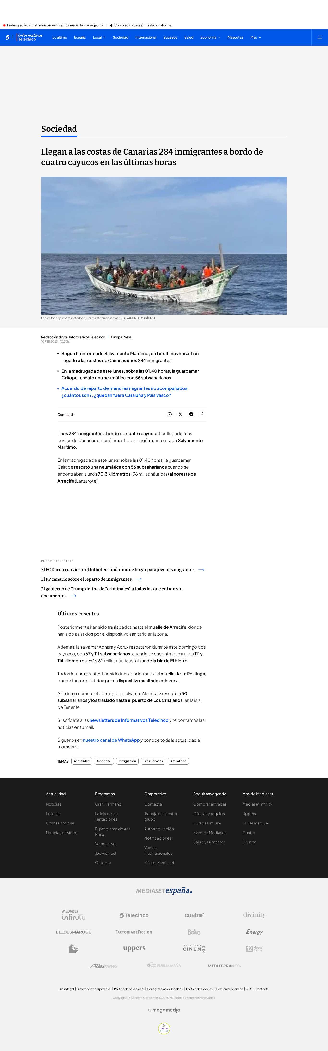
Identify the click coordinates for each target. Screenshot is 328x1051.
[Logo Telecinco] (134, 915)
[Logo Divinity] (254, 915)
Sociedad (59, 129)
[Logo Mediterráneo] (224, 965)
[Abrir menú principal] (319, 37)
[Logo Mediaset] (164, 893)
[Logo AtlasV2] (104, 965)
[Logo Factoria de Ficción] (134, 932)
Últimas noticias (60, 822)
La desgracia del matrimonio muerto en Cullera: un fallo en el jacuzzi (55, 25)
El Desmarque (255, 822)
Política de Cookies (199, 989)
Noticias (53, 803)
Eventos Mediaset (209, 832)
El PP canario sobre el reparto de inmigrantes (86, 579)
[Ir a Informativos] (29, 37)
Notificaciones (157, 838)
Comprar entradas (210, 803)
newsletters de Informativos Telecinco (129, 720)
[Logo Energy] (254, 932)
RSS (249, 989)
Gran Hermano (108, 803)
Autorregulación (159, 828)
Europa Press (121, 337)
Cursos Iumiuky (207, 822)
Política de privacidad (129, 989)
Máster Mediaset (159, 862)
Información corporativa (94, 989)
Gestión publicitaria (229, 989)
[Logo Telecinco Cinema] (194, 948)
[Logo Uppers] (134, 949)
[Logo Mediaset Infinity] (73, 915)
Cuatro (249, 832)
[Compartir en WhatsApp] (169, 414)
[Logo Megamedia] (166, 1010)
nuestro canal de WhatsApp (111, 740)
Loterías (53, 813)
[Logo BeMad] (74, 949)
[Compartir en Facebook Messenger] (191, 414)
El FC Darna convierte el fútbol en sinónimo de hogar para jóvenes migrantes (118, 569)
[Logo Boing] (194, 932)
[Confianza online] (164, 1033)
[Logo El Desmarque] (73, 932)
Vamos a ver (106, 843)
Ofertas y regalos (209, 813)
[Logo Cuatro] (194, 915)
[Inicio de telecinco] (7, 37)
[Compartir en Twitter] (180, 414)
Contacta (153, 803)
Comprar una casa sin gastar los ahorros (143, 25)
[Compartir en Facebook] (202, 414)
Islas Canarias (153, 761)
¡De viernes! (105, 853)
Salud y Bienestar (209, 841)
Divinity (249, 841)
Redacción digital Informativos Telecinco (73, 337)
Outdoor (103, 862)
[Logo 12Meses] (254, 949)
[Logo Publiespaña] (164, 966)
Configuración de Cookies (165, 989)
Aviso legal (66, 989)
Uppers (249, 813)
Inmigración (127, 761)
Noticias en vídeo (62, 832)
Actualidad (82, 761)
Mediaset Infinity (257, 803)
